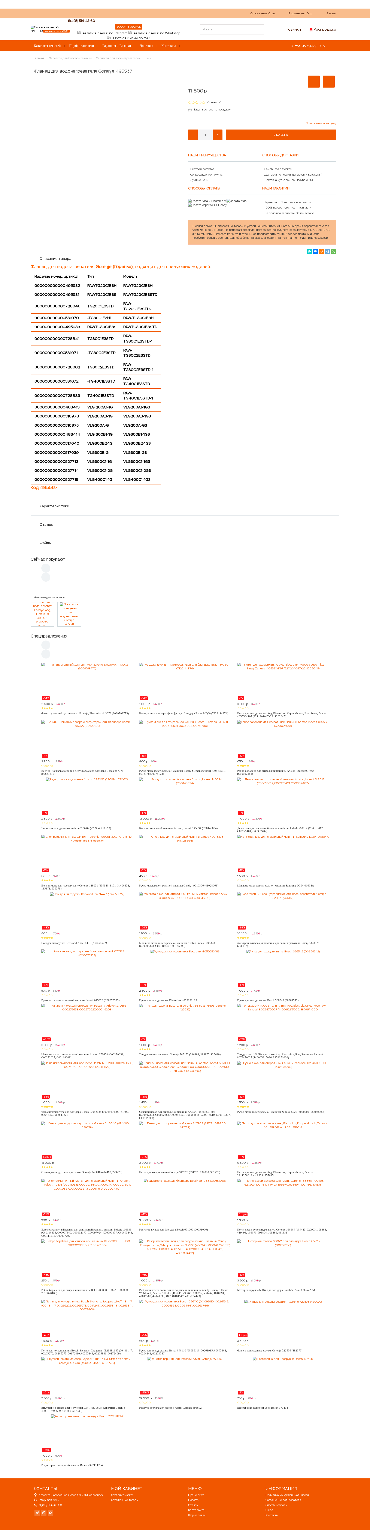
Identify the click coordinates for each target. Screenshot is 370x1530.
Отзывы (46, 524)
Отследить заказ (122, 1495)
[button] (314, 82)
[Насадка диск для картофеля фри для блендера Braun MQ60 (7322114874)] (185, 681)
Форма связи (197, 1515)
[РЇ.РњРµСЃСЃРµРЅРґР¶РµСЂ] (309, 251)
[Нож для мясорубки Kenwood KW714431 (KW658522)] (87, 911)
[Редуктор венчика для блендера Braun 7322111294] (87, 1433)
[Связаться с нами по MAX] (50, 1513)
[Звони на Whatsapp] (154, 33)
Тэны (148, 58)
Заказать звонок (128, 26)
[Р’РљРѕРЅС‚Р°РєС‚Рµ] (315, 251)
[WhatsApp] (333, 251)
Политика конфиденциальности (287, 1495)
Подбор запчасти (81, 46)
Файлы (45, 543)
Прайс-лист (196, 1495)
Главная (39, 58)
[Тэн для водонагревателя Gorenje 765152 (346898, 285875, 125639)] (185, 1022)
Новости (193, 1500)
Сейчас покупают (48, 559)
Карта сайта (196, 1510)
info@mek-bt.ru (49, 1500)
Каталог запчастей (47, 46)
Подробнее (94, 1495)
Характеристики (54, 506)
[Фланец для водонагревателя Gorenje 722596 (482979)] (283, 1318)
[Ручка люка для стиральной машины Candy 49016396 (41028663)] (185, 854)
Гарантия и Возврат (116, 46)
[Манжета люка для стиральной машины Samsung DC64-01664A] (283, 854)
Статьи (141, 13)
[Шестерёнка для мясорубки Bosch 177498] (283, 1376)
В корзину (281, 135)
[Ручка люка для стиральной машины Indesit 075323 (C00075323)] (87, 968)
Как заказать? (91, 13)
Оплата (126, 13)
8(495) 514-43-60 (81, 21)
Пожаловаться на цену (321, 123)
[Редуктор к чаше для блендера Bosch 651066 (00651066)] (185, 1198)
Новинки (293, 29)
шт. (263, 13)
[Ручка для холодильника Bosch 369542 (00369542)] (283, 968)
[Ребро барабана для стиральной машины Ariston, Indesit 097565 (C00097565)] (283, 739)
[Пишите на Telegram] (102, 33)
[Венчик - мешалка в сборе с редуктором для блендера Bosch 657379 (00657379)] (87, 739)
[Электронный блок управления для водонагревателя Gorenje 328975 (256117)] (283, 911)
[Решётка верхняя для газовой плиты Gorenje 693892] (185, 1376)
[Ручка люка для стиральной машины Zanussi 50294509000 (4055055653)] (283, 1080)
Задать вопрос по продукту (212, 109)
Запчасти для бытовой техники (70, 58)
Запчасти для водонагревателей (118, 58)
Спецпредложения (49, 636)
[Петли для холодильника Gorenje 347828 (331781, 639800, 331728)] (185, 1140)
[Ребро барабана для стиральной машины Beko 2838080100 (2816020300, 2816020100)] (87, 1258)
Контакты (168, 46)
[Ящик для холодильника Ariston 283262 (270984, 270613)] (87, 796)
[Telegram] (327, 251)
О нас (111, 13)
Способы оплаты (276, 1505)
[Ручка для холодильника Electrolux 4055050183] (185, 968)
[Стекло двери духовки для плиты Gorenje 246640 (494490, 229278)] (87, 1140)
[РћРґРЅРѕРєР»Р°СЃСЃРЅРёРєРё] (321, 251)
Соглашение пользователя (283, 1500)
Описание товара (55, 258)
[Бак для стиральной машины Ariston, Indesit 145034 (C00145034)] (185, 796)
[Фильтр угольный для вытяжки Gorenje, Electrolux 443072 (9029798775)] (87, 681)
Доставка (146, 46)
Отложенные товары (124, 1500)
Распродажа (325, 29)
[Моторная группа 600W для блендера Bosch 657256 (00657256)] (283, 1258)
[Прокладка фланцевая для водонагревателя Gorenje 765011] (69, 614)
